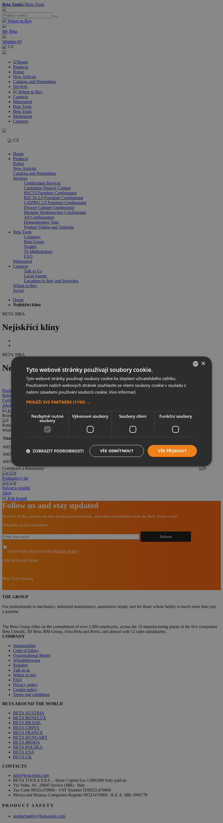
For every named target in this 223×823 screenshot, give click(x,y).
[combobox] (195, 363)
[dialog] (111, 411)
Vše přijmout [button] (172, 450)
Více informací (122, 392)
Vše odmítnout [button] (116, 450)
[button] (111, 402)
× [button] (203, 364)
